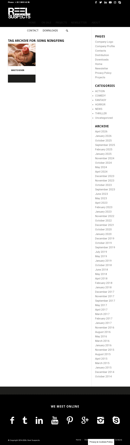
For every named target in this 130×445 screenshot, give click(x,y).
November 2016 (104, 327)
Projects (100, 77)
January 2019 (103, 260)
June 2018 (101, 269)
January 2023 (103, 211)
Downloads (102, 59)
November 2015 (104, 349)
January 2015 (103, 367)
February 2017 (103, 318)
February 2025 (103, 149)
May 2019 (101, 256)
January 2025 (103, 153)
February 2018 (103, 282)
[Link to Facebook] (96, 2)
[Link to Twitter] (100, 2)
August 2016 (103, 332)
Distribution (102, 55)
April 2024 (101, 171)
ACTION (100, 91)
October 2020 (103, 229)
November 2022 (104, 216)
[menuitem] (32, 23)
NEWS (98, 108)
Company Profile (105, 46)
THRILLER (101, 113)
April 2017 (101, 309)
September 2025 (105, 145)
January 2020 (103, 234)
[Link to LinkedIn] (105, 2)
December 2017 (104, 291)
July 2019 (101, 251)
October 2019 (103, 242)
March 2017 (102, 314)
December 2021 (104, 225)
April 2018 (101, 278)
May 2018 (101, 274)
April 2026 (101, 131)
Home (98, 64)
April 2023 (101, 202)
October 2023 (103, 185)
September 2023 (105, 189)
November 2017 (104, 296)
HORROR (100, 104)
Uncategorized (104, 117)
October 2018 (103, 265)
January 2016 (103, 345)
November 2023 (104, 180)
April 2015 (101, 358)
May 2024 (101, 167)
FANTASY (100, 100)
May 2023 (101, 198)
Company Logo (104, 41)
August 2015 (103, 354)
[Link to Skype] (119, 2)
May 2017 (101, 305)
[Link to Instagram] (115, 2)
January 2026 (103, 135)
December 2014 (104, 372)
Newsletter (101, 68)
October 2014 (103, 376)
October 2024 (103, 162)
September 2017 (105, 300)
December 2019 (104, 238)
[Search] (67, 31)
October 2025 (103, 140)
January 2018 (103, 287)
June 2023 (101, 193)
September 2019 (105, 247)
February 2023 (103, 207)
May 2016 (101, 336)
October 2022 (103, 220)
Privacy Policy (103, 72)
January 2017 (103, 323)
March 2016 (102, 340)
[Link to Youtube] (110, 2)
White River (17, 70)
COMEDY (100, 95)
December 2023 (104, 176)
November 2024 (104, 158)
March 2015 (102, 363)
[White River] (22, 55)
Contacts (100, 50)
